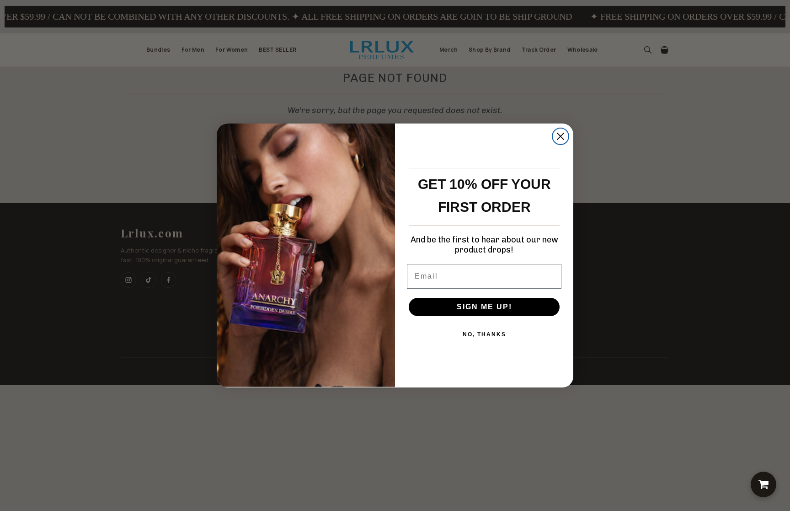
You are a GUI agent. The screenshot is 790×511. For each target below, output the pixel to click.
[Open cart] (763, 484)
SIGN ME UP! (484, 307)
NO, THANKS (484, 334)
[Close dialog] (560, 136)
